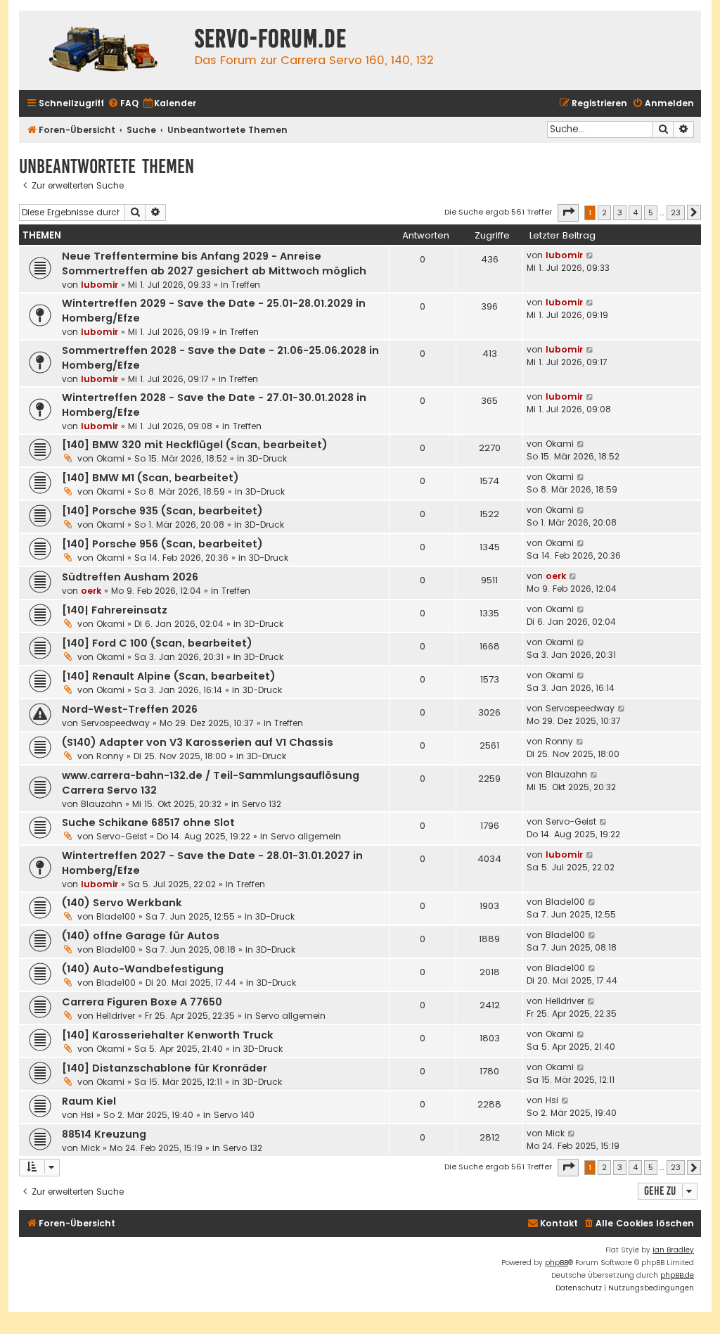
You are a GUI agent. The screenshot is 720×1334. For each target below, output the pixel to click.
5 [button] (650, 212)
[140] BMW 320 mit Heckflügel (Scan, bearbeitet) (195, 445)
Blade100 (116, 916)
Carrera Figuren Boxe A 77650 (142, 1002)
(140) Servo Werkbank (122, 903)
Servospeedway (115, 723)
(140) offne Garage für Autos (140, 936)
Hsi (87, 1115)
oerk (91, 591)
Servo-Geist (121, 836)
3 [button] (619, 212)
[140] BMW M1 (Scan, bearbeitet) (150, 478)
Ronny (110, 756)
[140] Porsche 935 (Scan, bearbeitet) (162, 511)
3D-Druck (267, 458)
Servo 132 (261, 804)
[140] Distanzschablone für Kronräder (164, 1068)
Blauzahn (101, 804)
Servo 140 (234, 1115)
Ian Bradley (673, 1250)
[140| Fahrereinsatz (114, 610)
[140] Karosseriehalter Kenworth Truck (168, 1035)
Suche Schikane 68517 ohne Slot (148, 822)
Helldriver (115, 1016)
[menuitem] (123, 103)
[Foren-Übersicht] (103, 50)
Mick (90, 1148)
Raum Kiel (89, 1101)
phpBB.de (677, 1275)
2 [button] (604, 212)
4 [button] (635, 212)
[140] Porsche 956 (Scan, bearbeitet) (162, 544)
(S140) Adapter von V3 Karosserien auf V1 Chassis (197, 742)
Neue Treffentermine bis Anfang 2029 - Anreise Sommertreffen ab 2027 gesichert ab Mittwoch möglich (214, 263)
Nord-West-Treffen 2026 (130, 709)
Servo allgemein (306, 836)
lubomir (99, 285)
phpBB (556, 1262)
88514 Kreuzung (104, 1134)
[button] (568, 212)
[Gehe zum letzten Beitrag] (590, 255)
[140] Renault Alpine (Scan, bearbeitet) (169, 676)
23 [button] (676, 212)
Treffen (245, 285)
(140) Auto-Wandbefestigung (143, 969)
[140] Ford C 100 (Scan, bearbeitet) (157, 643)
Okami (110, 458)
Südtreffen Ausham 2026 (130, 577)
